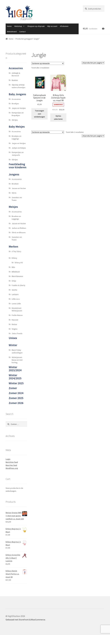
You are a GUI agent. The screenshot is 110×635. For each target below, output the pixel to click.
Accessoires (16, 68)
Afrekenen (64, 26)
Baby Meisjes (17, 126)
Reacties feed (11, 465)
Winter (13, 345)
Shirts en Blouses (19, 232)
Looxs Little (16, 303)
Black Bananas (17, 276)
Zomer (13, 388)
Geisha (14, 290)
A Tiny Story (16, 251)
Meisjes (13, 207)
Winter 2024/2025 (15, 376)
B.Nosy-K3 (19, 262)
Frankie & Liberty (18, 285)
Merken (13, 246)
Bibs (13, 267)
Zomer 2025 (16, 398)
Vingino (14, 329)
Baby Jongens (17, 94)
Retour (14, 324)
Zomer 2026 (16, 403)
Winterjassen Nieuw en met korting (17, 360)
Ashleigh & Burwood (16, 74)
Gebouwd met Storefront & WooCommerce (25, 619)
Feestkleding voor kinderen (17, 165)
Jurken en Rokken (19, 228)
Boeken (15, 80)
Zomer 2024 (16, 393)
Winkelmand (12, 31)
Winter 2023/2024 (15, 368)
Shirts (14, 193)
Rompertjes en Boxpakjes (18, 114)
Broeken (15, 184)
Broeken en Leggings (16, 217)
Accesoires (16, 99)
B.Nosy (14, 258)
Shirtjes (15, 120)
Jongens (14, 174)
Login (8, 459)
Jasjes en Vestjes (19, 108)
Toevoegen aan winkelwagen (39, 113)
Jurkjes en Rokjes (19, 148)
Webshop (18, 26)
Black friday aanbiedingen (17, 351)
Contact (22, 31)
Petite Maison (17, 315)
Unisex (13, 338)
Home (9, 26)
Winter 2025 (16, 383)
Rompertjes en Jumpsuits (18, 153)
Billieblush (16, 271)
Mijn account (52, 26)
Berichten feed (12, 462)
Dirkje (14, 281)
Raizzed (15, 320)
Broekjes (15, 103)
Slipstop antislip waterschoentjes (18, 86)
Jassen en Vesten (19, 188)
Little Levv (16, 299)
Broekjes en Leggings (16, 137)
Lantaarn (15, 294)
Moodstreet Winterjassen (17, 309)
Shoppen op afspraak (36, 26)
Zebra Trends (17, 333)
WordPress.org (12, 468)
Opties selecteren (58, 117)
